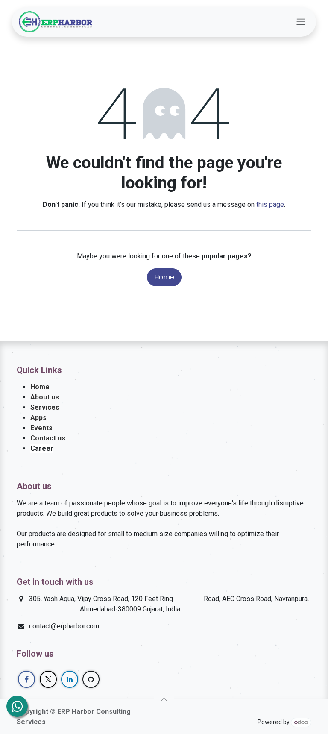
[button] (164, 699)
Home (164, 277)
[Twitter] (48, 679)
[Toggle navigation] (300, 22)
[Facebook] (26, 679)
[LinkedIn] (69, 679)
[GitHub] (91, 679)
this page (270, 204)
